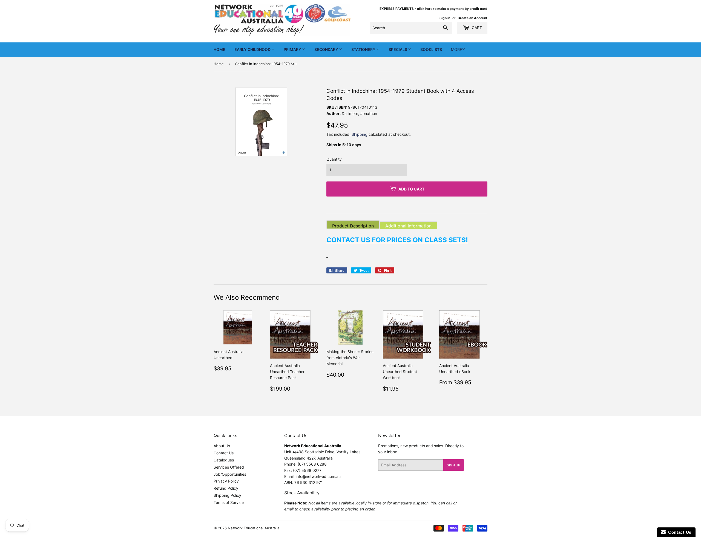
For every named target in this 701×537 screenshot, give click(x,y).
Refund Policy (226, 488)
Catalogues (224, 460)
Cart (476, 27)
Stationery (363, 49)
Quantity (334, 159)
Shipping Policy (227, 495)
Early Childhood (252, 49)
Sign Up (453, 465)
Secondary (326, 49)
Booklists (431, 49)
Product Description (353, 226)
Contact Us (224, 453)
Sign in (444, 18)
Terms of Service (229, 502)
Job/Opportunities (230, 474)
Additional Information (408, 226)
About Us (222, 445)
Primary (293, 49)
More (456, 49)
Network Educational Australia (253, 528)
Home (219, 49)
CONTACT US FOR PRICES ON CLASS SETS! (397, 240)
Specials (398, 49)
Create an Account (472, 18)
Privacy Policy (226, 481)
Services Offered (229, 467)
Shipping (359, 134)
